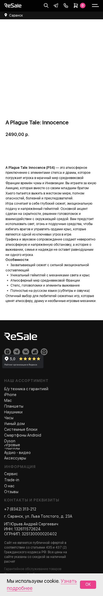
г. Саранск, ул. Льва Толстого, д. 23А (38, 516)
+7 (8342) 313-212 (20, 509)
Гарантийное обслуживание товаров (32, 569)
